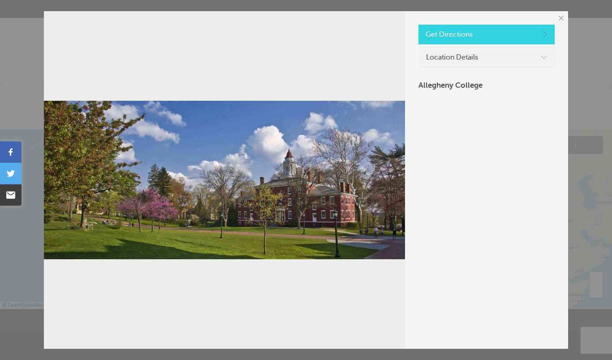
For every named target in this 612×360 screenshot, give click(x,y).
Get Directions (449, 34)
